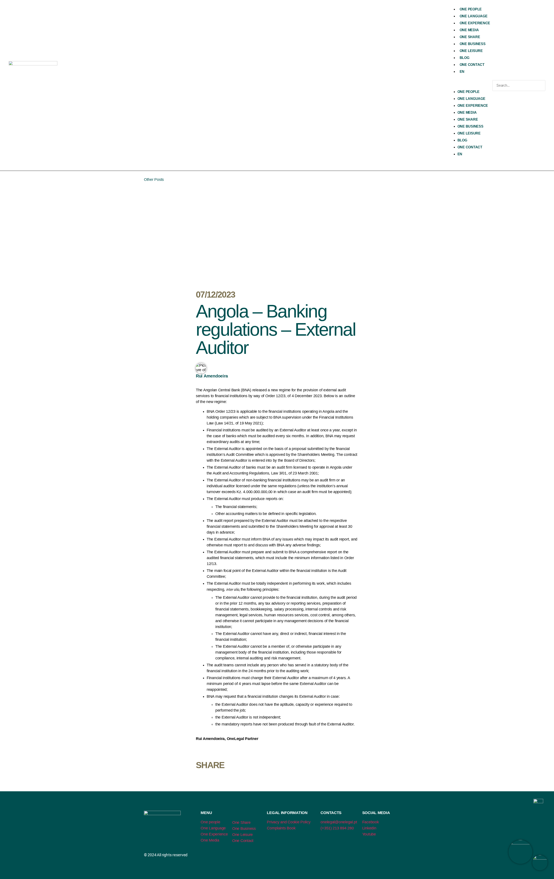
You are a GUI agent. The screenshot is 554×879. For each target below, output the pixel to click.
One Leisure (471, 51)
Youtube (369, 834)
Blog (464, 58)
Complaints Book (281, 828)
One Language (474, 16)
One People (471, 9)
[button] (469, 85)
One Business (473, 44)
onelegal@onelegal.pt (338, 822)
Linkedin (369, 828)
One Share (470, 37)
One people (210, 822)
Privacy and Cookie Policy (288, 822)
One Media (469, 30)
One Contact (472, 64)
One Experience (475, 23)
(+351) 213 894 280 (337, 828)
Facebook (370, 822)
